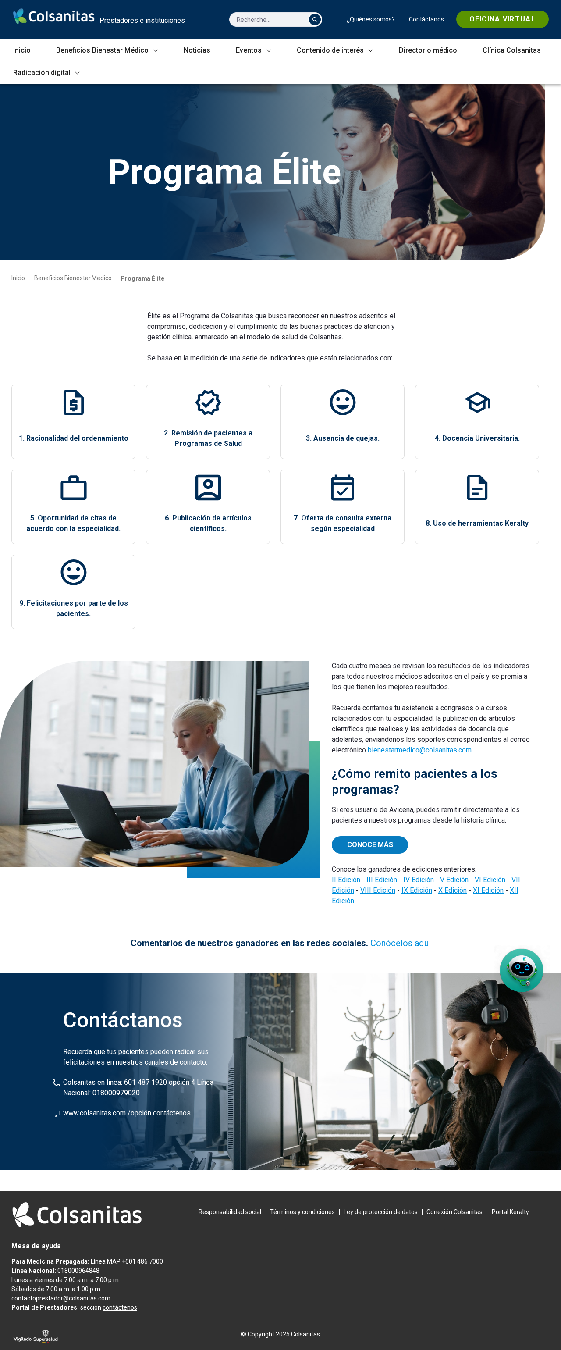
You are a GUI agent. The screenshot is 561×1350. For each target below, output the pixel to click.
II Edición (346, 880)
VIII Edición (377, 890)
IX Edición (416, 890)
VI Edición (490, 880)
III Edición (381, 880)
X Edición (452, 890)
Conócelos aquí (400, 943)
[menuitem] (370, 19)
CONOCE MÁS (370, 845)
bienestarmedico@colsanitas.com (420, 750)
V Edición (454, 880)
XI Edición (488, 890)
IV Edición (418, 880)
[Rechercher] (315, 19)
